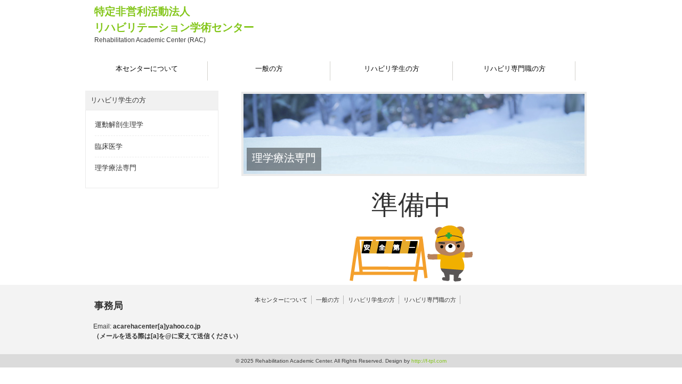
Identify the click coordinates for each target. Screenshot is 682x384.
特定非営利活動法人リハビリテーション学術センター (174, 24)
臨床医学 (109, 146)
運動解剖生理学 (119, 125)
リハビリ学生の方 (371, 300)
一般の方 (327, 300)
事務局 (108, 305)
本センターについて (281, 300)
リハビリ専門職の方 (429, 300)
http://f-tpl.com (428, 361)
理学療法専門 (115, 168)
